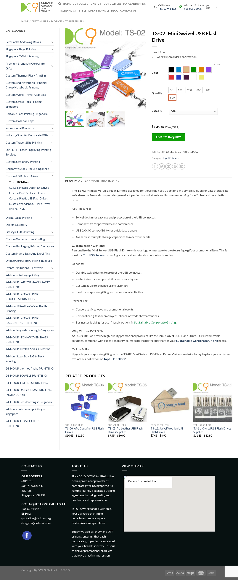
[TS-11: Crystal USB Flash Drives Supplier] (212, 402)
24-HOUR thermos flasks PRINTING (30, 368)
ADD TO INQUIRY (168, 137)
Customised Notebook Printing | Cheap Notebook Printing (26, 85)
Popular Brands (134, 3)
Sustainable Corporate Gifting (155, 322)
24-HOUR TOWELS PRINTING (26, 375)
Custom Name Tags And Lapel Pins (28, 253)
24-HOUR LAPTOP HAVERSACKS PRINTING (28, 284)
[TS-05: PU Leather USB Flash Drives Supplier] (127, 402)
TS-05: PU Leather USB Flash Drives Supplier (125, 430)
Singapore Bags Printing (21, 49)
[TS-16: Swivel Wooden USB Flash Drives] (170, 402)
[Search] (59, 3)
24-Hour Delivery (109, 3)
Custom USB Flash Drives (47, 21)
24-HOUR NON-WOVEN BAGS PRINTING (27, 339)
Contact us (128, 10)
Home (24, 21)
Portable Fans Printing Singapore (27, 113)
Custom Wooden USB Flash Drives (29, 203)
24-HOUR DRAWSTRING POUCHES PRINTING (22, 296)
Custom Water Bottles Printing (25, 239)
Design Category (16, 224)
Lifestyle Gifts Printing (20, 232)
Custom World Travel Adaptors (26, 94)
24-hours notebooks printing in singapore (25, 411)
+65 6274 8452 (167, 8)
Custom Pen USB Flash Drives (27, 193)
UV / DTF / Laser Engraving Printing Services (28, 152)
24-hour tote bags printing (22, 275)
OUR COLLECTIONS (84, 3)
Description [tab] (73, 181)
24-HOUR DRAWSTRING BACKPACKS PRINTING (22, 320)
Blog (114, 10)
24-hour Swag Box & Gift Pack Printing (25, 358)
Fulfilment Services (96, 10)
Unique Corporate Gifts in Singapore (29, 260)
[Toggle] (52, 42)
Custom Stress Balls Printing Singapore (24, 104)
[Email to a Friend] (168, 166)
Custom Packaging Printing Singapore (30, 246)
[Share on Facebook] (155, 166)
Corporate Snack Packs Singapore (27, 168)
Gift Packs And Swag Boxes (23, 42)
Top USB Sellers (74, 21)
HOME (67, 3)
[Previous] (65, 413)
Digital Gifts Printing (19, 217)
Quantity (157, 93)
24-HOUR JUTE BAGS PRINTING (28, 349)
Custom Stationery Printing (23, 161)
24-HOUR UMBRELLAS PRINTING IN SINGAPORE (29, 392)
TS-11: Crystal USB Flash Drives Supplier (212, 430)
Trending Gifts (69, 10)
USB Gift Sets (17, 209)
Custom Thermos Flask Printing (26, 75)
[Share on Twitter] (162, 166)
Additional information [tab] (102, 181)
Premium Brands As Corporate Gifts (25, 66)
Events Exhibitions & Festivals (24, 268)
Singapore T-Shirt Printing (22, 56)
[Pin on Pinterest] (175, 166)
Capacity (157, 111)
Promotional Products (20, 128)
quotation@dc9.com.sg (36, 518)
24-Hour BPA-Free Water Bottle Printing (26, 308)
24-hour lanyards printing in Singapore (30, 330)
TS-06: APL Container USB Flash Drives (84, 430)
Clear (217, 64)
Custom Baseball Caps (20, 121)
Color (155, 73)
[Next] (232, 413)
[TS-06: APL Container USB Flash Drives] (84, 402)
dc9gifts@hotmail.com (36, 523)
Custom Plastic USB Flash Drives (28, 198)
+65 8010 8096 (193, 8)
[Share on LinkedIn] (182, 166)
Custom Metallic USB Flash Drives (29, 187)
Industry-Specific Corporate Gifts (27, 135)
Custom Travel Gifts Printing (24, 142)
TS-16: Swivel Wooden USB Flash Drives (167, 430)
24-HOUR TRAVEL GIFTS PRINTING (22, 423)
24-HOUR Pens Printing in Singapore (29, 402)
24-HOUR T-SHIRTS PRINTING (27, 382)
